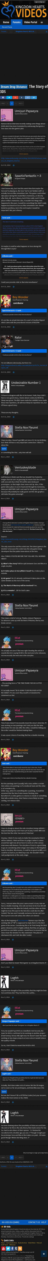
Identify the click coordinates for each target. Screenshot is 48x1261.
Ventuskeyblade (25, 467)
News (3, 1243)
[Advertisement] (24, 59)
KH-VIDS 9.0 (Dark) (10, 1222)
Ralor (18, 337)
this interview (23, 920)
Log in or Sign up (39, 2)
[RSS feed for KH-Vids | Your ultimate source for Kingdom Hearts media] (20, 1248)
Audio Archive (22, 1243)
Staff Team (4, 1245)
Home (6, 22)
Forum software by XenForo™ (10, 1252)
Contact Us (34, 1222)
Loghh (14, 978)
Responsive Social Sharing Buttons (12, 1260)
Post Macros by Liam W (27, 1252)
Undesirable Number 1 (26, 383)
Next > (21, 103)
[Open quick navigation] (46, 31)
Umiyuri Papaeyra (26, 111)
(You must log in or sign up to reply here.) (35, 1153)
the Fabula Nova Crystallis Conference (22, 525)
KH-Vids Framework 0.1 (8, 1254)
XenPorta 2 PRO (4, 1162)
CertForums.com (30, 1260)
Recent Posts (7, 27)
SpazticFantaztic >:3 (28, 176)
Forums (17, 22)
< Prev (3, 103)
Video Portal (30, 22)
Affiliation (12, 1245)
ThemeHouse (29, 1256)
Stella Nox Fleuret (26, 427)
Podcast (39, 1243)
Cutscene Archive (11, 1243)
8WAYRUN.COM (28, 1162)
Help (43, 1222)
